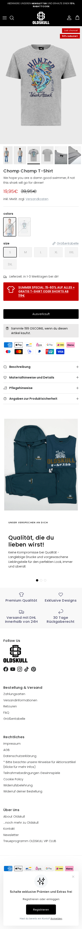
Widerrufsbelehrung (18, 785)
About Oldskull (14, 816)
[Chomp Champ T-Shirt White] (24, 226)
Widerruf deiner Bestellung (22, 791)
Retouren (10, 706)
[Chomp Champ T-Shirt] (9, 226)
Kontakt (9, 829)
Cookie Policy (13, 779)
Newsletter (11, 835)
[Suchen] (14, 17)
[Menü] (4, 17)
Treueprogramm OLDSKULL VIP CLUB (29, 841)
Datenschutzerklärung (19, 756)
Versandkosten (37, 199)
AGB (6, 750)
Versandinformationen (20, 700)
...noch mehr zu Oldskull (20, 822)
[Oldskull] (41, 18)
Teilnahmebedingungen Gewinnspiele (31, 773)
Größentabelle (14, 719)
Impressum (12, 744)
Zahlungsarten (14, 694)
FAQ (6, 713)
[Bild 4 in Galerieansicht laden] (41, 85)
